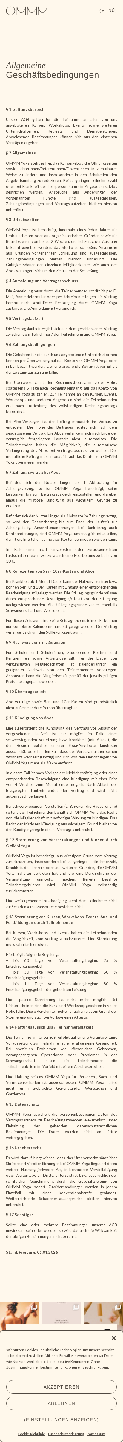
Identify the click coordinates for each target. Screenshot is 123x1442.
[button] (114, 1338)
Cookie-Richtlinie (31, 1434)
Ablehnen (62, 1403)
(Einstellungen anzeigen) (61, 1419)
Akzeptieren (62, 1386)
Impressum (96, 1434)
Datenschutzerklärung (66, 1434)
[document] (61, 721)
